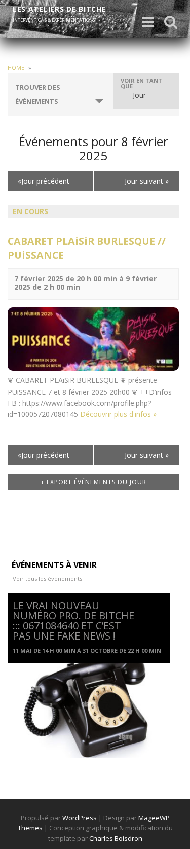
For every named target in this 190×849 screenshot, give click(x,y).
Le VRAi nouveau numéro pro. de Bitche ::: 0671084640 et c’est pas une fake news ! (73, 620)
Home (16, 68)
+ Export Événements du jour (93, 482)
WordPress (79, 817)
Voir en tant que (141, 83)
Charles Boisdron (115, 838)
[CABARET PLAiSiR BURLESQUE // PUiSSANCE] (93, 338)
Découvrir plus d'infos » (118, 414)
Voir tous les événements (47, 578)
